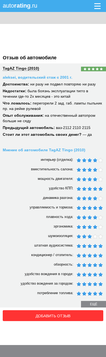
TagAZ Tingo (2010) (21, 68)
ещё (93, 304)
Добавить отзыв (53, 316)
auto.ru (20, 5)
